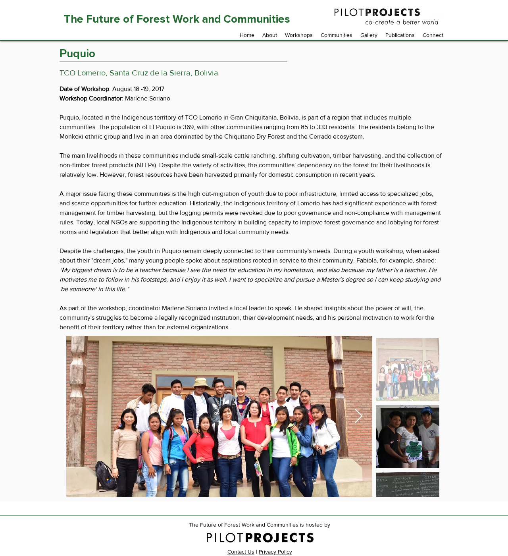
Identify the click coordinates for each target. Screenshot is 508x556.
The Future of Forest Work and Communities (178, 19)
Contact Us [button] (240, 551)
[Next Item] (358, 416)
